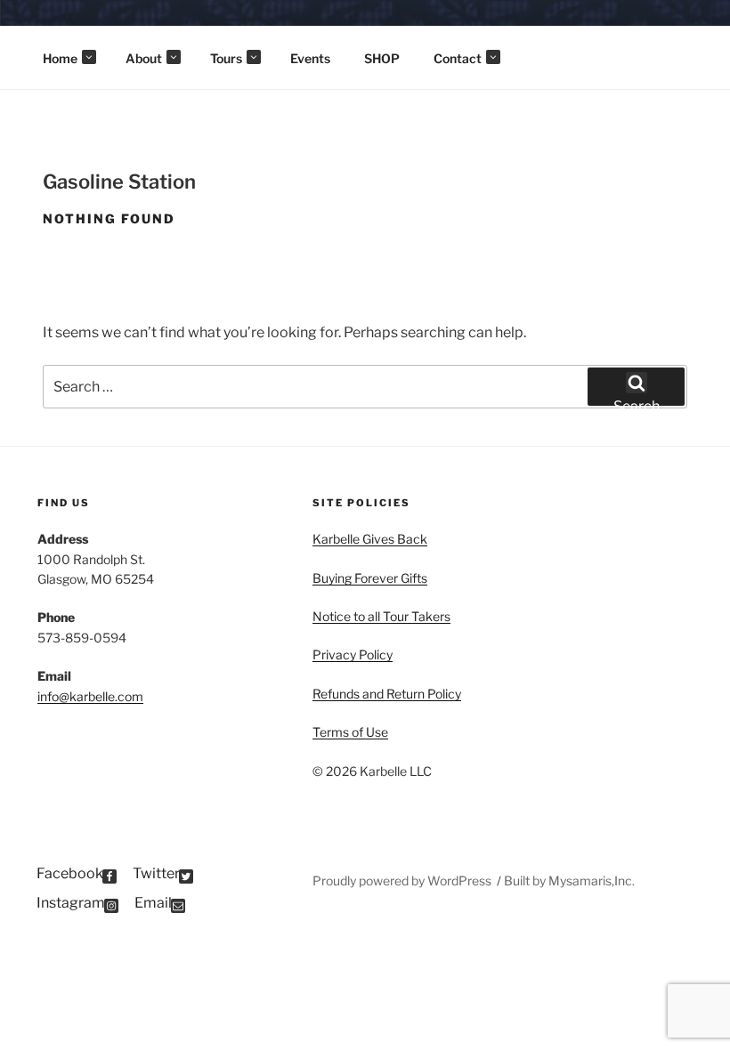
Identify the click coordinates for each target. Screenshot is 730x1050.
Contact (458, 58)
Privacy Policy (352, 654)
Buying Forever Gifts (369, 578)
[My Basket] (691, 27)
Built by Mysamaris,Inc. (569, 880)
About (144, 58)
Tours (226, 58)
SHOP (382, 58)
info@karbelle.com (90, 696)
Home (60, 58)
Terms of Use (350, 731)
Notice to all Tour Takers (381, 616)
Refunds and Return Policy (386, 693)
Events (310, 58)
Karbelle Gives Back (369, 538)
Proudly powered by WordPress (403, 880)
